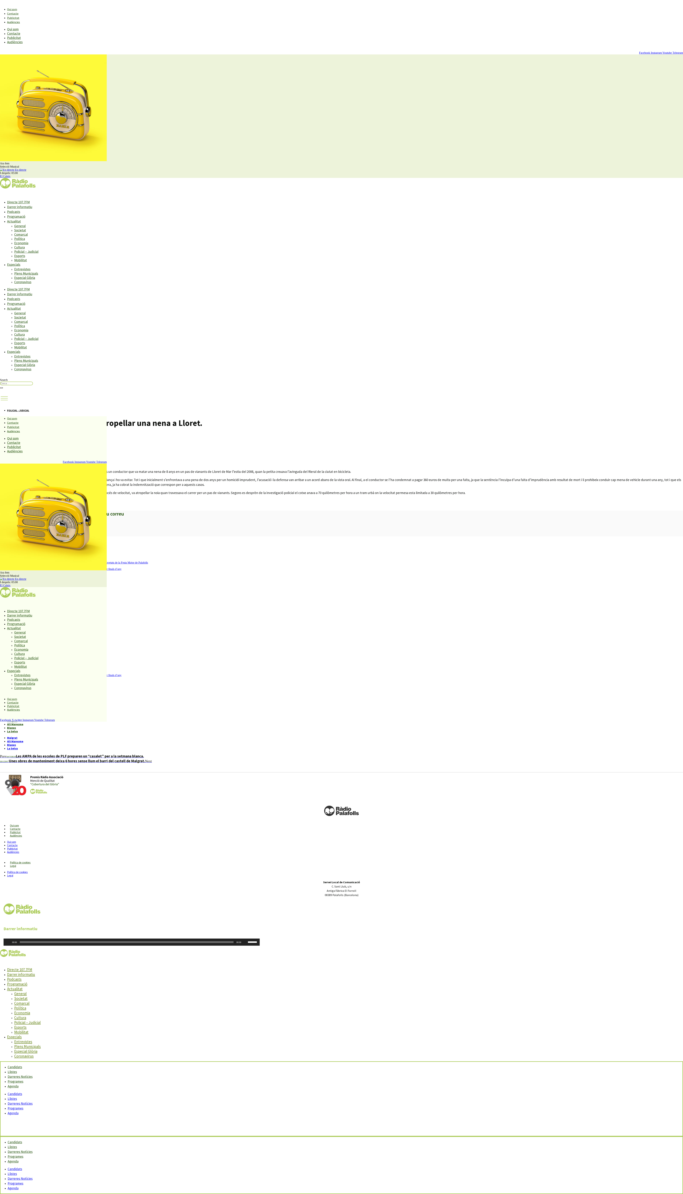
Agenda (13, 1086)
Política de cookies (20, 862)
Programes (15, 1108)
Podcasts (13, 212)
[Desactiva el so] (245, 942)
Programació (16, 216)
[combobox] (16, 383)
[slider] (253, 942)
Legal (13, 866)
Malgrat (12, 737)
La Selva (12, 731)
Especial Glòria (24, 278)
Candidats (15, 1094)
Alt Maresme (15, 724)
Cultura (19, 247)
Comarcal (21, 234)
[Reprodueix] (8, 942)
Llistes (12, 1099)
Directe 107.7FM (18, 202)
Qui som (12, 9)
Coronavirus (22, 282)
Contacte (12, 13)
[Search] (1, 387)
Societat (20, 230)
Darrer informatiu (19, 207)
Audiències (13, 22)
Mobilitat (20, 260)
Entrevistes (22, 269)
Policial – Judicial (26, 251)
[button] (4, 398)
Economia (21, 243)
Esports (19, 256)
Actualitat (14, 221)
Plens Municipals (26, 273)
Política (19, 239)
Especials (13, 264)
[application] (132, 942)
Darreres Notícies (20, 1103)
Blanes (11, 728)
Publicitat (13, 18)
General (20, 226)
